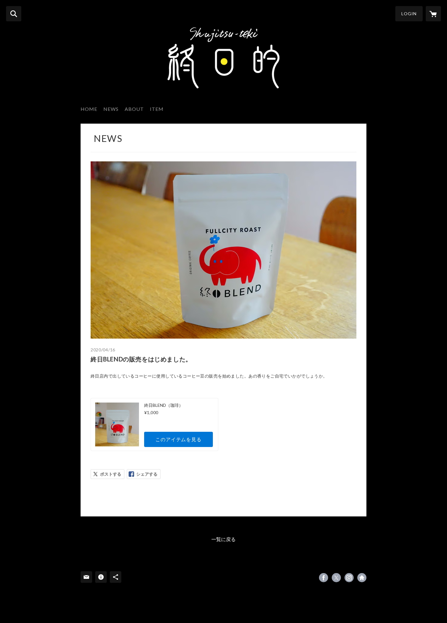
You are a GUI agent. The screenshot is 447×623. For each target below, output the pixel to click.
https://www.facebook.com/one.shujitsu (323, 577)
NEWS (111, 109)
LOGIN (409, 13)
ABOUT (134, 109)
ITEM (157, 109)
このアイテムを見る (178, 439)
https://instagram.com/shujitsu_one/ (349, 577)
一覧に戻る (223, 539)
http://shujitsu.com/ (361, 577)
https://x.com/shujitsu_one (336, 577)
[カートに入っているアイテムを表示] (433, 13)
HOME (89, 109)
